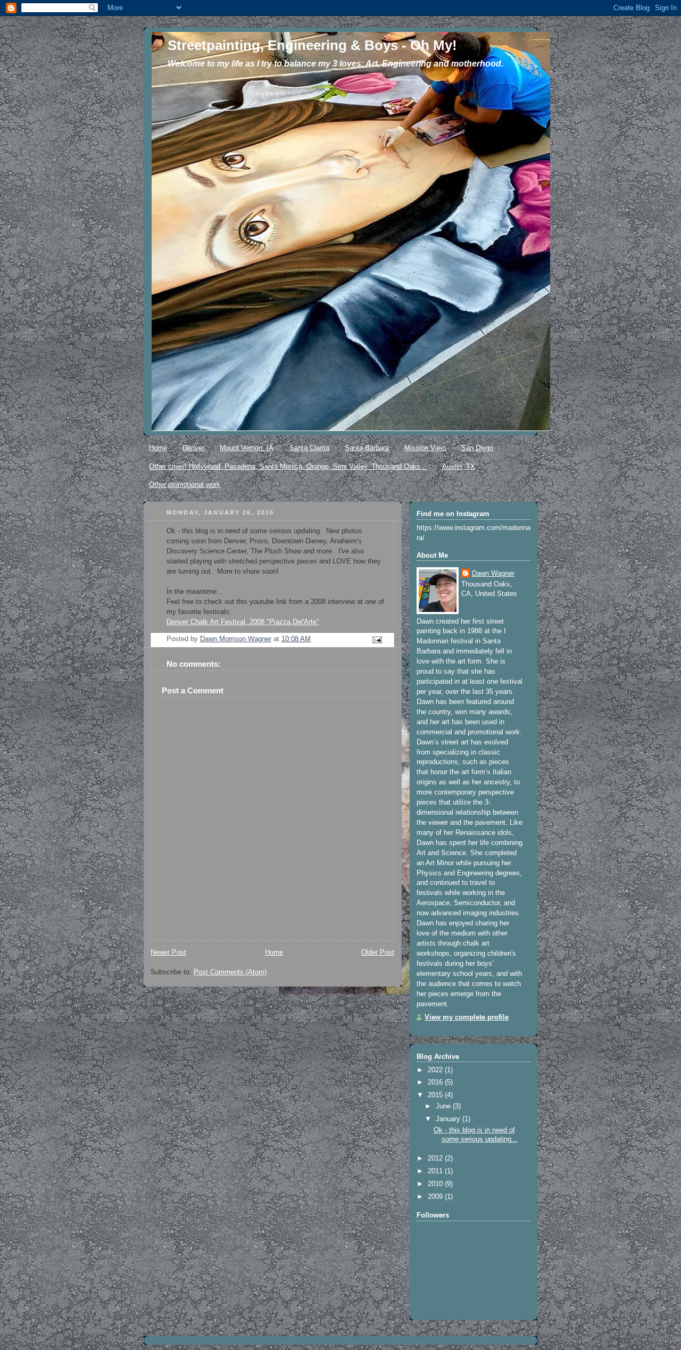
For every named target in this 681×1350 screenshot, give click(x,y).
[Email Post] (376, 639)
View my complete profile (467, 1017)
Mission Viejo (425, 448)
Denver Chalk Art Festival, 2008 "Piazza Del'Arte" (243, 622)
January (449, 1119)
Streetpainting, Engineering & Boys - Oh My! (312, 45)
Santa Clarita (309, 448)
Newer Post (168, 952)
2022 (436, 1070)
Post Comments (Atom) (230, 972)
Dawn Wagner (493, 573)
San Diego (477, 448)
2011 (436, 1171)
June (444, 1106)
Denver (193, 448)
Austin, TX (458, 466)
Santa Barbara (367, 448)
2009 (436, 1196)
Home (158, 448)
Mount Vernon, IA (246, 448)
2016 (436, 1082)
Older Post (377, 952)
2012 (436, 1158)
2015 (436, 1095)
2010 (436, 1184)
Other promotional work (184, 484)
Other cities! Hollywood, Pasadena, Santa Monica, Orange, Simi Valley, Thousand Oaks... (288, 466)
